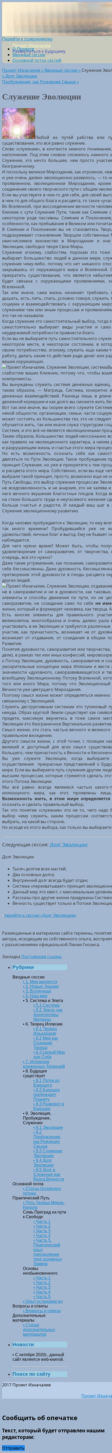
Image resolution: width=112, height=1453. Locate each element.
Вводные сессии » (63, 70)
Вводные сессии (29, 54)
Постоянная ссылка (41, 956)
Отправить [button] (13, 1448)
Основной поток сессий (37, 60)
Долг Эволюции (19, 76)
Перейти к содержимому (27, 39)
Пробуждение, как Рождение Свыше (40, 82)
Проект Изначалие (32, 45)
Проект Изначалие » (23, 70)
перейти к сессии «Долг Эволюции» (40, 915)
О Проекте (23, 49)
